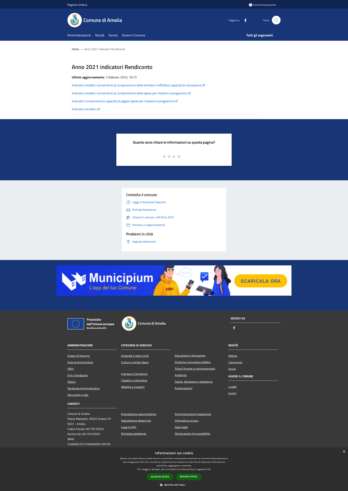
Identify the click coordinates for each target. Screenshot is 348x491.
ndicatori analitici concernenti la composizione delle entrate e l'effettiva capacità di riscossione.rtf (138, 85)
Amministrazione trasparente (193, 414)
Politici (71, 382)
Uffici (70, 369)
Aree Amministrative (80, 362)
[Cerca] (276, 20)
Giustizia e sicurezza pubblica (193, 362)
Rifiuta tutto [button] (188, 476)
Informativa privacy (187, 420)
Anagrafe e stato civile (135, 356)
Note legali (181, 427)
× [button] (344, 451)
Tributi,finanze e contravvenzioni (195, 368)
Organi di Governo (78, 356)
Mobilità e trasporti (133, 387)
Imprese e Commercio (134, 374)
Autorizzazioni (183, 388)
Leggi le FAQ (128, 427)
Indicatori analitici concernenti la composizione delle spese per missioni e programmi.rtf (131, 93)
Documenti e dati (77, 395)
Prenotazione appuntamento (138, 414)
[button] (174, 485)
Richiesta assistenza (133, 433)
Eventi (232, 393)
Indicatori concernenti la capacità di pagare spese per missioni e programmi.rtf (125, 101)
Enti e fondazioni (77, 375)
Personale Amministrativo (83, 388)
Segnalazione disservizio (136, 420)
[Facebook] (244, 20)
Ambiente (181, 375)
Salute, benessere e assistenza (193, 381)
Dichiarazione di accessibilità (192, 433)
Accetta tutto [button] (160, 476)
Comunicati (235, 362)
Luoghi (232, 387)
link (209, 469)
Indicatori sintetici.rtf (86, 109)
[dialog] (174, 469)
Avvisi (232, 369)
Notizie (232, 356)
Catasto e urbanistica (134, 380)
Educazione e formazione (190, 355)
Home (75, 49)
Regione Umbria (77, 5)
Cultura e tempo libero (135, 362)
